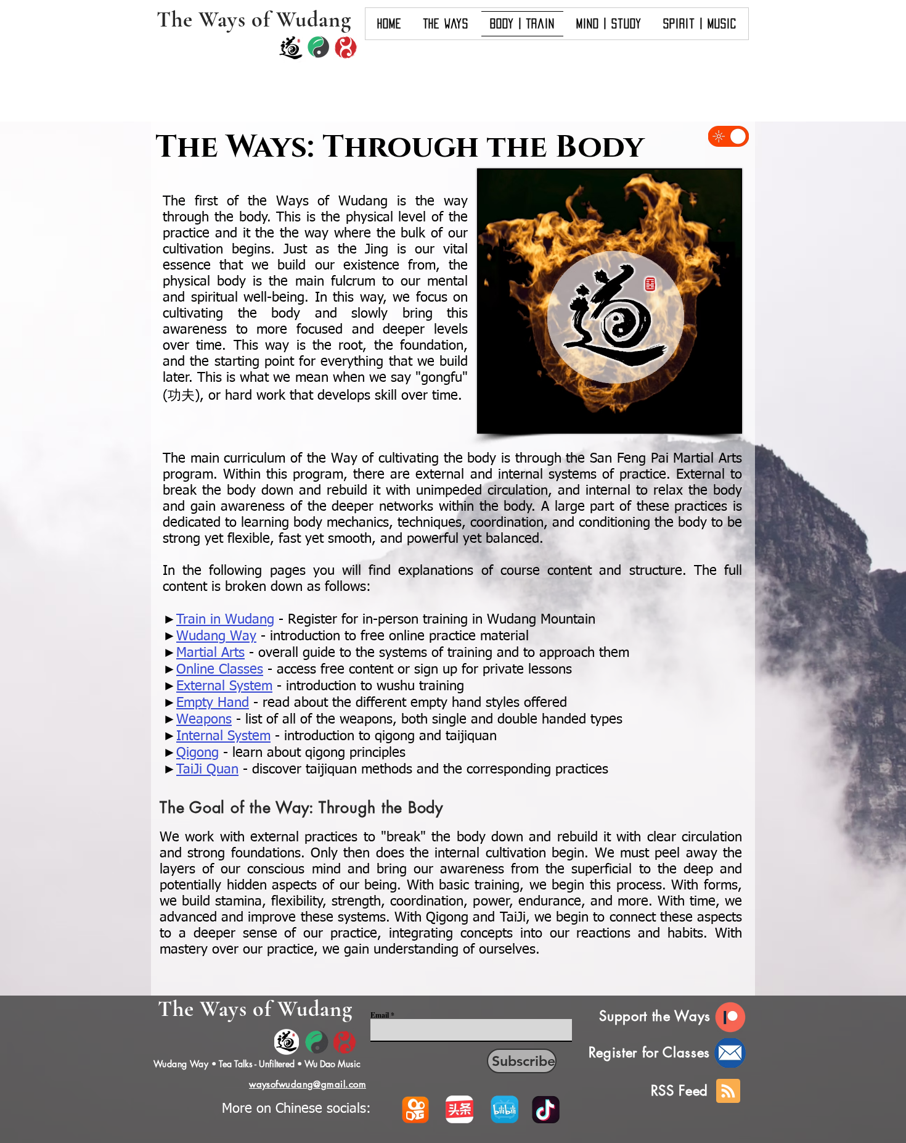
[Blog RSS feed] (728, 1091)
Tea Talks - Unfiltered (257, 1064)
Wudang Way (180, 1064)
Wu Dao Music (332, 1064)
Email (379, 1015)
